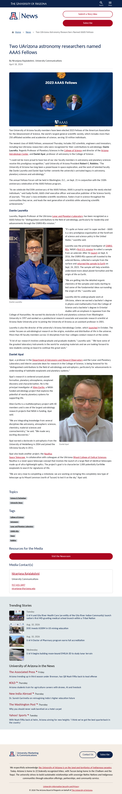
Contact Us (88, 755)
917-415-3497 (18, 585)
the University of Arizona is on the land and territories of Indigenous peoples (75, 768)
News (28, 32)
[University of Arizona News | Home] (34, 16)
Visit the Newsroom (61, 556)
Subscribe (87, 23)
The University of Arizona (82, 790)
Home (18, 32)
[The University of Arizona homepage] (28, 3)
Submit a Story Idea (87, 14)
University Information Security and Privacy (61, 787)
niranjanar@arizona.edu (23, 589)
